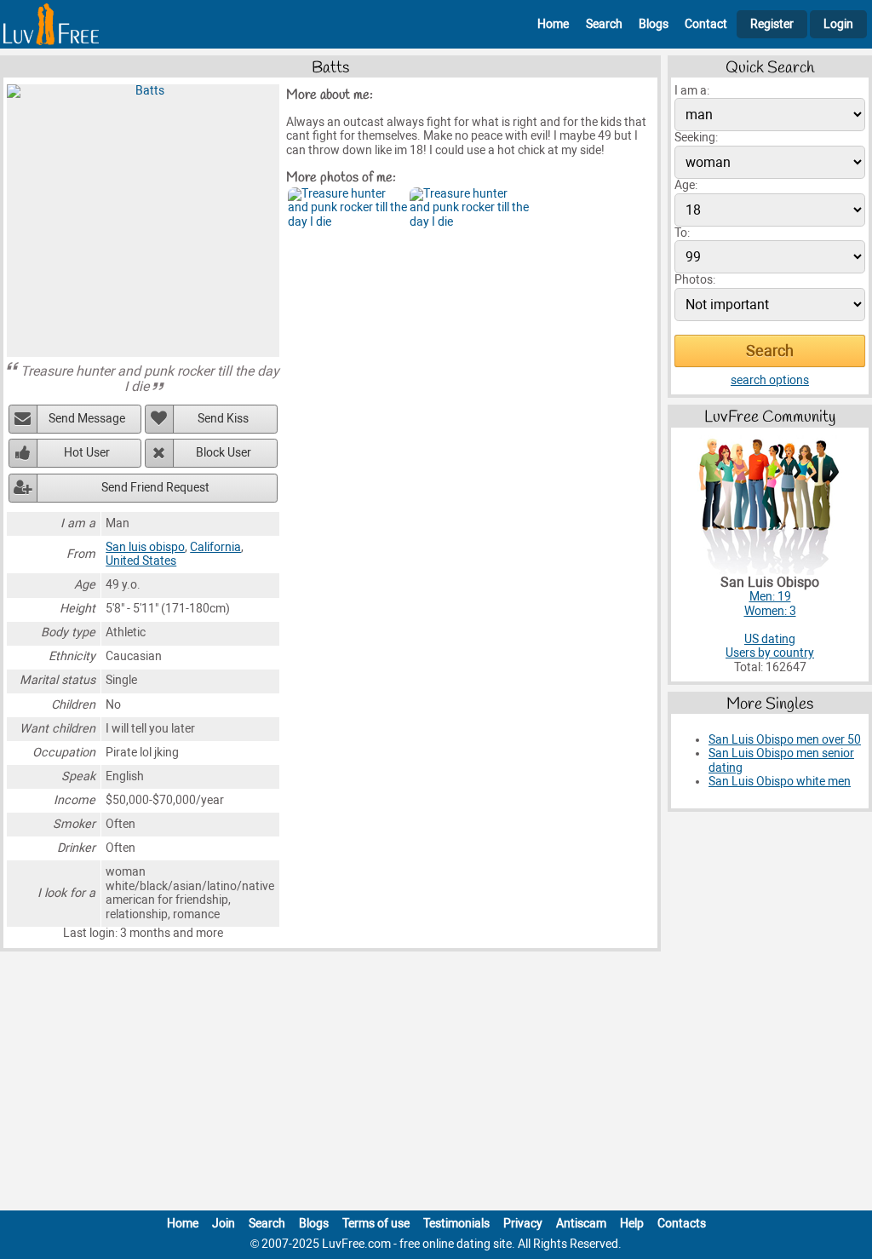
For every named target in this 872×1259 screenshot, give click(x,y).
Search (604, 24)
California (215, 547)
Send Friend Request (155, 487)
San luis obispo (145, 547)
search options (770, 380)
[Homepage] (51, 24)
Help (632, 1223)
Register (772, 24)
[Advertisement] (436, 1084)
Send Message (87, 418)
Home (553, 24)
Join (223, 1223)
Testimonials (456, 1223)
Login (838, 24)
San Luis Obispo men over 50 (784, 740)
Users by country (770, 653)
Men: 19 (770, 596)
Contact (706, 24)
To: (682, 233)
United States (141, 561)
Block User (223, 453)
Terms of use (376, 1223)
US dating (769, 639)
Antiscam (581, 1223)
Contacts (681, 1223)
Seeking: (696, 137)
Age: (685, 185)
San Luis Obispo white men (779, 781)
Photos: (694, 280)
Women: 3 (770, 611)
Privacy (522, 1223)
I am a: (691, 90)
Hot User (87, 453)
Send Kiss (223, 418)
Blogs (653, 24)
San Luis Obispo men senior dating (781, 760)
